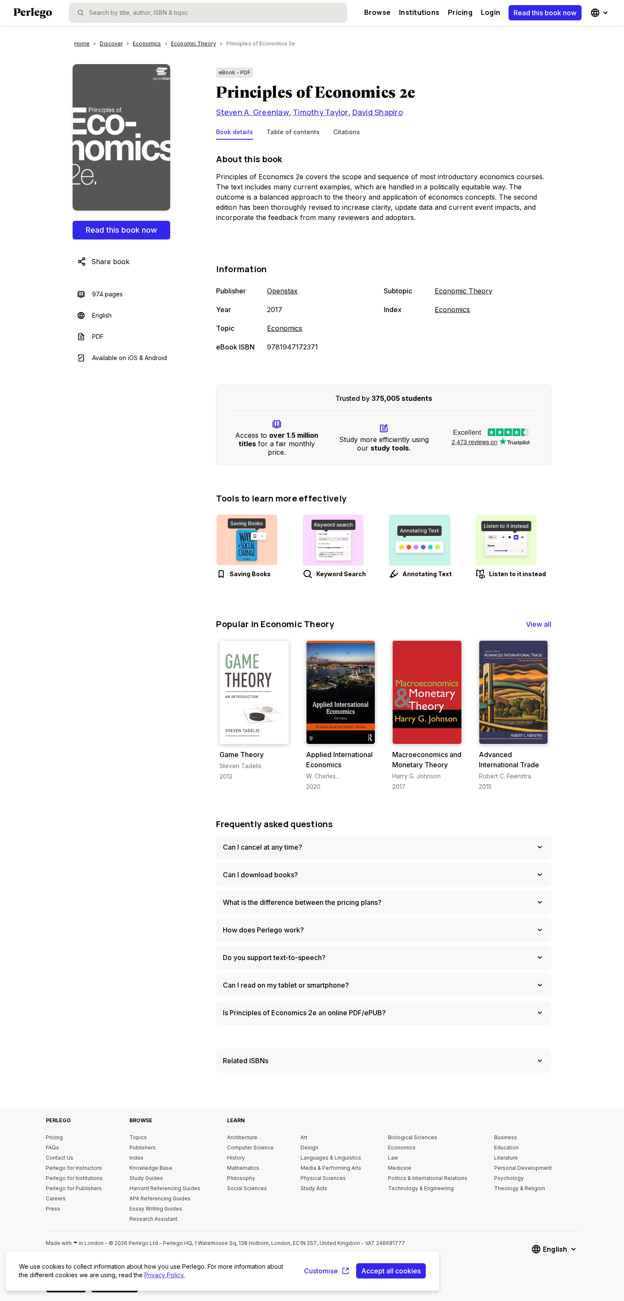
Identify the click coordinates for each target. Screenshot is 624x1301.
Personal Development (523, 1168)
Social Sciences (247, 1188)
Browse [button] (377, 12)
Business (505, 1137)
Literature (506, 1158)
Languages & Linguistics (331, 1158)
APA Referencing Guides (160, 1198)
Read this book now (545, 12)
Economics (284, 328)
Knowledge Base (150, 1168)
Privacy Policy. (164, 1274)
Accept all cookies (391, 1271)
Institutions (419, 12)
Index (136, 1158)
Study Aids (314, 1188)
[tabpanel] (383, 253)
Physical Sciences (323, 1178)
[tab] (234, 134)
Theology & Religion (519, 1188)
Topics (138, 1137)
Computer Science (250, 1147)
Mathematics (243, 1168)
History (236, 1158)
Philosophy (241, 1178)
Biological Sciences (412, 1137)
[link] (254, 710)
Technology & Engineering (421, 1188)
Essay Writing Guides (155, 1208)
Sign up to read (254, 735)
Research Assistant (153, 1219)
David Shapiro (377, 112)
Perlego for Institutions (74, 1178)
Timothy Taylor (321, 112)
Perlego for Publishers (74, 1188)
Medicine (399, 1168)
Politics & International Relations (427, 1178)
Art (304, 1137)
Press (53, 1208)
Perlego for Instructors (74, 1168)
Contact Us (59, 1158)
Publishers (142, 1147)
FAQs (52, 1147)
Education (506, 1147)
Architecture (242, 1137)
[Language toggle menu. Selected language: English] (600, 12)
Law (393, 1158)
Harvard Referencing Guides (164, 1188)
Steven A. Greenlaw (252, 112)
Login (490, 12)
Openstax (282, 291)
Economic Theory (463, 291)
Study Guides (146, 1178)
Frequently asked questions (274, 824)
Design (309, 1147)
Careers (56, 1198)
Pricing (460, 12)
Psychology (509, 1178)
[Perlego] (33, 14)
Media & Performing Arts (331, 1168)
